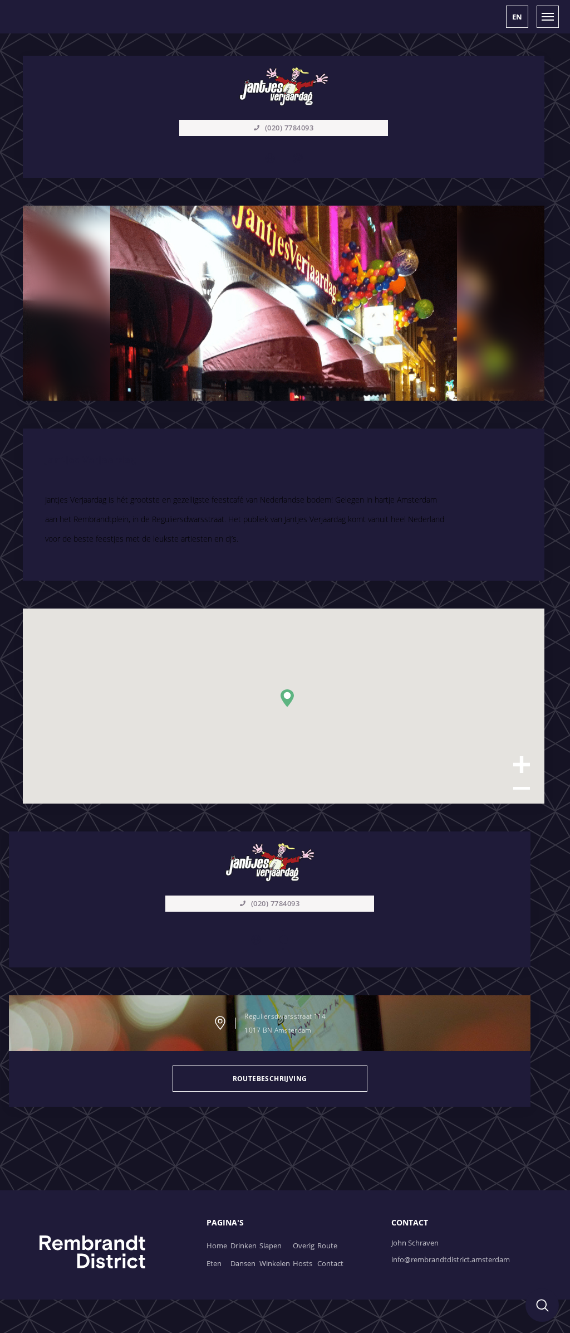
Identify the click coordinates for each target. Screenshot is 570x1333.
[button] (517, 17)
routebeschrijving (270, 1078)
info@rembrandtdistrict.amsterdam (450, 1259)
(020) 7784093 (275, 903)
